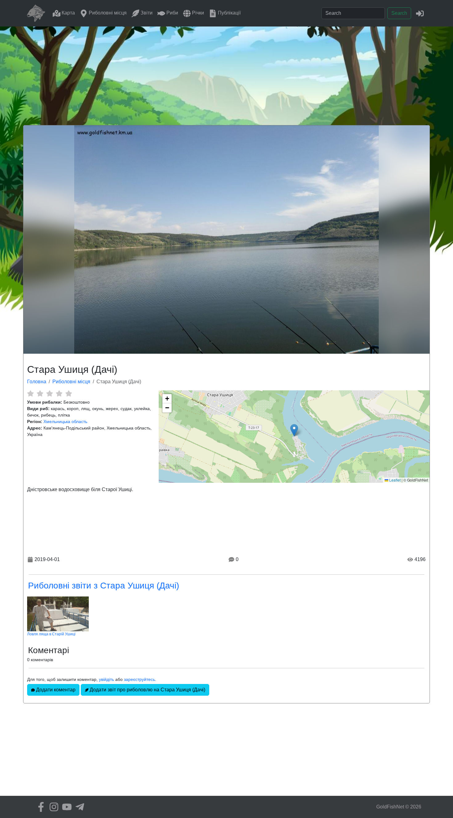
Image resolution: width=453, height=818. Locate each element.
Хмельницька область (65, 421)
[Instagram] (52, 807)
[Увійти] (420, 13)
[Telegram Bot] (78, 807)
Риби (171, 12)
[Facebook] (39, 807)
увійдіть (106, 679)
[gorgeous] (68, 393)
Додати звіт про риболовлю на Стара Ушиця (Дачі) (146, 689)
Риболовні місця (107, 12)
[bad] (30, 393)
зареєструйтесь (139, 679)
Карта (67, 12)
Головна (36, 381)
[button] (294, 430)
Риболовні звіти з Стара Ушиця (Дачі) (103, 585)
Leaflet (394, 479)
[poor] (40, 393)
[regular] (49, 393)
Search (399, 13)
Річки (197, 12)
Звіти (146, 12)
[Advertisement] (226, 73)
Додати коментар (55, 689)
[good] (59, 393)
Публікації (229, 12)
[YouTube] (65, 807)
